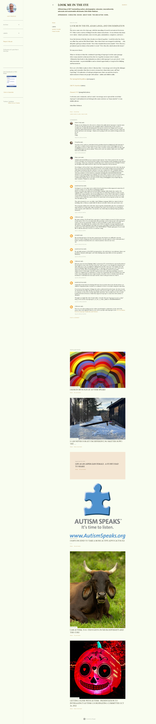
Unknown (77, 217)
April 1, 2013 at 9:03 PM (80, 181)
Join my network (12, 84)
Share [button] (53, 23)
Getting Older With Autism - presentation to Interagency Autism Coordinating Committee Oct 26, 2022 (97, 703)
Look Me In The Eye (73, 5)
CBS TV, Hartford (75, 85)
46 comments (77, 546)
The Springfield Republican (78, 79)
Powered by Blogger (91, 719)
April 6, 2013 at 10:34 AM (80, 244)
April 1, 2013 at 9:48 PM (80, 212)
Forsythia (77, 142)
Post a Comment (74, 317)
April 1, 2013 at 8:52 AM (80, 152)
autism (8, 81)
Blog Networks (12, 86)
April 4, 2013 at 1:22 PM (80, 230)
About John (87, 15)
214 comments (77, 392)
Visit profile (11, 16)
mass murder (56, 31)
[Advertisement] (97, 333)
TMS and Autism (97, 15)
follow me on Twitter (14, 103)
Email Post (76, 111)
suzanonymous (79, 185)
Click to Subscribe (9, 92)
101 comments (82, 469)
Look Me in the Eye (11, 78)
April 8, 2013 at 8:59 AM (80, 277)
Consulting (72, 15)
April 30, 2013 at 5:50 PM (81, 301)
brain (8, 82)
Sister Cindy (78, 122)
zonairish (77, 235)
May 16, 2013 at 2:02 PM (80, 314)
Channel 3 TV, (74, 92)
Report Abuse (7, 41)
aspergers (12, 81)
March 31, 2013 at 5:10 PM (81, 137)
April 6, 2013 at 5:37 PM (80, 256)
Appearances (62, 15)
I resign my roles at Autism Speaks (87, 389)
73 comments (77, 635)
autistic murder (56, 29)
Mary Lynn (78, 157)
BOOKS (79, 15)
